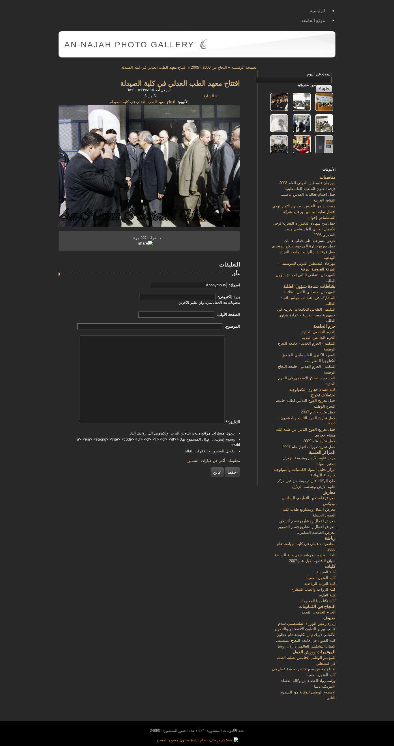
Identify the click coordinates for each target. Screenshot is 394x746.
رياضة (330, 538)
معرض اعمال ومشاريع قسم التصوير (306, 527)
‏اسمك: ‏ (234, 285)
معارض (328, 492)
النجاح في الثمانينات (317, 606)
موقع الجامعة (313, 20)
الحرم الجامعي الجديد (318, 332)
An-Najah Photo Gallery (129, 44)
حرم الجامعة (324, 326)
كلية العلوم (327, 595)
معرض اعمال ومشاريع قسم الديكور (307, 521)
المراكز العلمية (322, 452)
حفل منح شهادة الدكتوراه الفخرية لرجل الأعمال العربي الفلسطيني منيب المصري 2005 (304, 229)
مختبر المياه (326, 464)
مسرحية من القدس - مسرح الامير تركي (303, 206)
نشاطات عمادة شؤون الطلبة (309, 286)
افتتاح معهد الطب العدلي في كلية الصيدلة (154, 67)
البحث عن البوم (319, 74)
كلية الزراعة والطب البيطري (313, 589)
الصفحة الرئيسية (244, 67)
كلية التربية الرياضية (319, 583)
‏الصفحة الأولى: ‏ (227, 314)
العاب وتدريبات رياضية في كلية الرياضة (304, 555)
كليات (330, 566)
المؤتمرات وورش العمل (314, 651)
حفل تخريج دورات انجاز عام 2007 (308, 447)
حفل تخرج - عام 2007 (318, 412)
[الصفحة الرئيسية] (204, 48)
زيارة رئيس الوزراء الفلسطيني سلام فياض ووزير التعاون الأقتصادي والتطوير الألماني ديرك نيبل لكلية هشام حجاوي (304, 629)
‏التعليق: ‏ (233, 422)
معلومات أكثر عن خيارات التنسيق (213, 460)
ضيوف (329, 617)
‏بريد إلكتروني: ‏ (228, 297)
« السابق (210, 96)
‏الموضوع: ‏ (232, 326)
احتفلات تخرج (323, 394)
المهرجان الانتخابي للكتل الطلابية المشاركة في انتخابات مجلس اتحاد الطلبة (308, 298)
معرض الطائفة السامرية (316, 532)
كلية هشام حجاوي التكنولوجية (312, 389)
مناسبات (327, 177)
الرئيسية (317, 10)
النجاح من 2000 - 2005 (209, 67)
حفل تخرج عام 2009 (319, 441)
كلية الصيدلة (325, 572)
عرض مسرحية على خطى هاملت (309, 240)
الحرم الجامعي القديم (318, 337)
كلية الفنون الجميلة (320, 578)
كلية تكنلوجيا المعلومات (317, 601)
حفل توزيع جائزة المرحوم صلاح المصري (303, 246)
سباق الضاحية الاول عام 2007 (312, 561)
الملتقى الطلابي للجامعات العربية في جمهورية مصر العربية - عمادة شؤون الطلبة (306, 315)
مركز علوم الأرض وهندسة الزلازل (309, 458)
